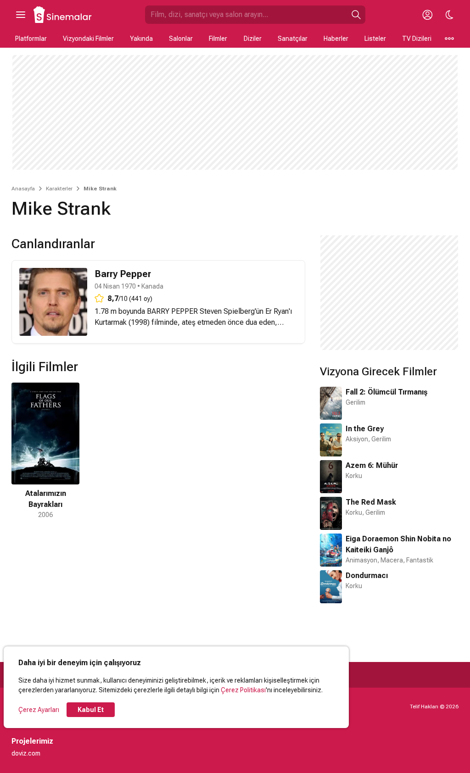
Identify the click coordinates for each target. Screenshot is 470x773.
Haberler (336, 38)
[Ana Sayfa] (63, 15)
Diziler (253, 38)
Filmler (218, 38)
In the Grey (365, 428)
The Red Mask (371, 502)
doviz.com (25, 753)
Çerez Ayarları (38, 709)
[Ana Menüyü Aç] (20, 15)
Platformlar (31, 38)
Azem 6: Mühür (372, 465)
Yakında (141, 38)
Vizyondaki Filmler (88, 38)
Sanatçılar (293, 38)
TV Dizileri (416, 38)
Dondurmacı (367, 575)
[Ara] (356, 15)
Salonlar (181, 38)
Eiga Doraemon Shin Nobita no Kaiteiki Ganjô (398, 544)
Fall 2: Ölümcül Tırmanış (386, 392)
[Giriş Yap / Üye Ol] (427, 15)
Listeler (375, 38)
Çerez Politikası (243, 690)
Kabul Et (91, 709)
